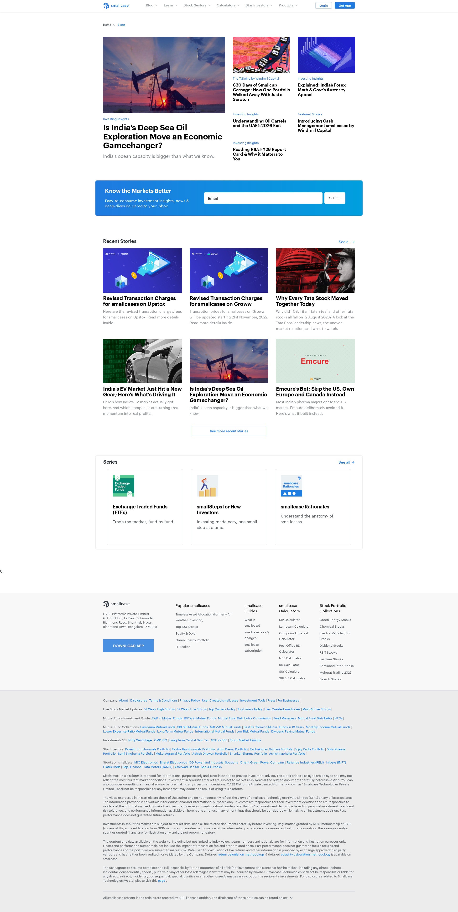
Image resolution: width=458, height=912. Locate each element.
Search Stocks (330, 679)
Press (271, 700)
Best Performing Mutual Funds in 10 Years (274, 727)
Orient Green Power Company (262, 762)
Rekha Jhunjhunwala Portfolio (193, 749)
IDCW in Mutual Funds (200, 718)
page (162, 880)
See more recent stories (229, 431)
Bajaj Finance (132, 767)
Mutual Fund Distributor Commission (244, 718)
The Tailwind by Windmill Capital (256, 78)
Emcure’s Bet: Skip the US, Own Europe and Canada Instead (315, 391)
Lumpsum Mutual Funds (157, 727)
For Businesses (288, 700)
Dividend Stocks (331, 645)
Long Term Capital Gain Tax (189, 740)
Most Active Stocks (316, 709)
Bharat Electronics (173, 762)
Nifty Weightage (140, 740)
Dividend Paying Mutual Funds (293, 731)
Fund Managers (284, 718)
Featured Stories (310, 114)
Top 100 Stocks (187, 627)
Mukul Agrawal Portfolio (173, 753)
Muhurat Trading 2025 (336, 672)
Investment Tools (252, 700)
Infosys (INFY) (336, 762)
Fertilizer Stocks (331, 659)
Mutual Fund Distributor (315, 718)
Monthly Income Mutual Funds (328, 727)
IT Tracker (183, 647)
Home (107, 24)
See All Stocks (211, 767)
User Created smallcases (220, 700)
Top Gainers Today (222, 709)
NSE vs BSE (219, 740)
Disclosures (138, 700)
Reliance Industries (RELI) (305, 762)
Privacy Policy (190, 700)
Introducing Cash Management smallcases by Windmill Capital (326, 126)
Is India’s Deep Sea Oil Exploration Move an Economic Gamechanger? (162, 137)
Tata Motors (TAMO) (158, 767)
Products (286, 5)
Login (323, 5)
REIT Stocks (328, 652)
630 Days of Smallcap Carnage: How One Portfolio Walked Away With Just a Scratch (261, 92)
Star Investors (257, 5)
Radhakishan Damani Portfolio (271, 749)
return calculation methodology (241, 854)
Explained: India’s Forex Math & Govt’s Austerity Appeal (322, 90)
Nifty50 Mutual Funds (225, 727)
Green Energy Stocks (335, 620)
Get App (345, 5)
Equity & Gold (185, 633)
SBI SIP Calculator (292, 678)
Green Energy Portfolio (192, 640)
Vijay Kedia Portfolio (309, 749)
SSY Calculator (290, 671)
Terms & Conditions (163, 700)
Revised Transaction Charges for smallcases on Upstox (139, 301)
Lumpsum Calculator (294, 626)
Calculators (226, 5)
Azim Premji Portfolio (232, 749)
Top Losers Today (249, 709)
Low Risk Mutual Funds (252, 731)
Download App (128, 645)
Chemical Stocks (332, 626)
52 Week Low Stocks (192, 709)
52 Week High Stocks (159, 709)
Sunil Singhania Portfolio (135, 753)
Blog (150, 5)
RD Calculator (289, 665)
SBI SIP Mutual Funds (192, 727)
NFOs (338, 718)
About (123, 700)
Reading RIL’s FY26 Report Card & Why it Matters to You (259, 154)
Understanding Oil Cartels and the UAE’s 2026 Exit (259, 123)
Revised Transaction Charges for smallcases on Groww (226, 301)
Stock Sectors (195, 5)
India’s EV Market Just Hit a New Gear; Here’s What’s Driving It (142, 391)
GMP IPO (160, 740)
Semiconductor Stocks (337, 666)
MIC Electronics (146, 762)
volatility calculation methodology (305, 854)
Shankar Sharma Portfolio (248, 753)
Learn (168, 5)
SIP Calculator (289, 620)
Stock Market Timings (245, 740)
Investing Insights (116, 119)
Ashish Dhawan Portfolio (210, 753)
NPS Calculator (290, 658)
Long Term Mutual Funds (175, 731)
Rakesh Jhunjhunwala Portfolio (147, 749)
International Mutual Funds (214, 731)
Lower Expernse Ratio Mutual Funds (129, 731)
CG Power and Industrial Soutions (213, 762)
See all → (347, 241)
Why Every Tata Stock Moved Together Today (312, 301)
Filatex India (112, 767)
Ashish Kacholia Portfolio (287, 753)
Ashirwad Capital (186, 767)
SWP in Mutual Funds (166, 718)
